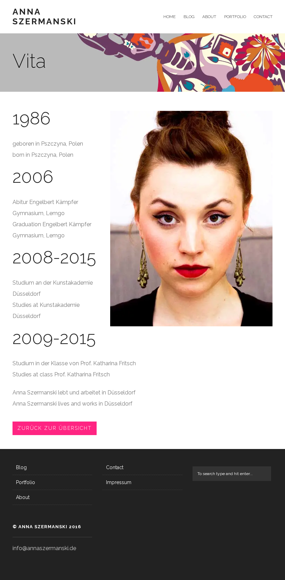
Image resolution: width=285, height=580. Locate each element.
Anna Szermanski (45, 16)
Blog (189, 16)
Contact (263, 16)
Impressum (118, 482)
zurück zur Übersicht (54, 428)
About (209, 16)
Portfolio (235, 16)
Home (169, 16)
